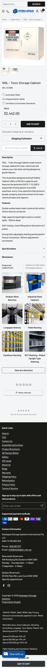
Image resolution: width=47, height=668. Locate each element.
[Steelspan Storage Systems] (23, 11)
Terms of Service (10, 488)
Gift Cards (6, 461)
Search (36, 4)
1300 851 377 (15, 546)
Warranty (6, 472)
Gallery (5, 457)
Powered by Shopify (11, 602)
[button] (42, 11)
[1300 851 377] (8, 11)
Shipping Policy (9, 476)
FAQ (4, 437)
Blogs (4, 468)
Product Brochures (11, 449)
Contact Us (7, 441)
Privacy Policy (8, 484)
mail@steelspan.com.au (19, 549)
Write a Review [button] (25, 393)
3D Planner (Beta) (10, 453)
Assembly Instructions (12, 445)
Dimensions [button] (7, 257)
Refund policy (8, 480)
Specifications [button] (9, 248)
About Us (6, 464)
